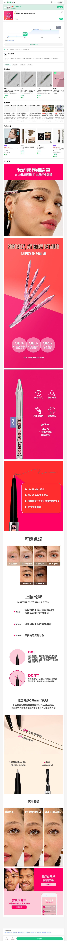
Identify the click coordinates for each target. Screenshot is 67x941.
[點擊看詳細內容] (12, 79)
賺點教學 (39, 932)
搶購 (61, 18)
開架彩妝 (18, 49)
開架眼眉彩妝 (26, 49)
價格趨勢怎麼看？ (11, 40)
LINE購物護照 (21, 932)
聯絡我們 (49, 932)
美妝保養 (12, 49)
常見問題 (44, 932)
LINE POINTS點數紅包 (31, 932)
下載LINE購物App (8, 932)
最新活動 (15, 932)
